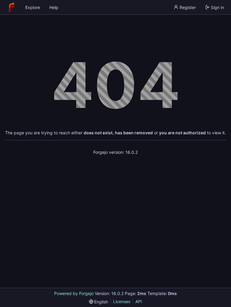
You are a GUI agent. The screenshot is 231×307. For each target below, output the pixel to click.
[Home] (11, 7)
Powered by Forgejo (74, 293)
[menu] (98, 301)
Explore (32, 7)
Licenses (121, 301)
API (138, 301)
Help (53, 7)
